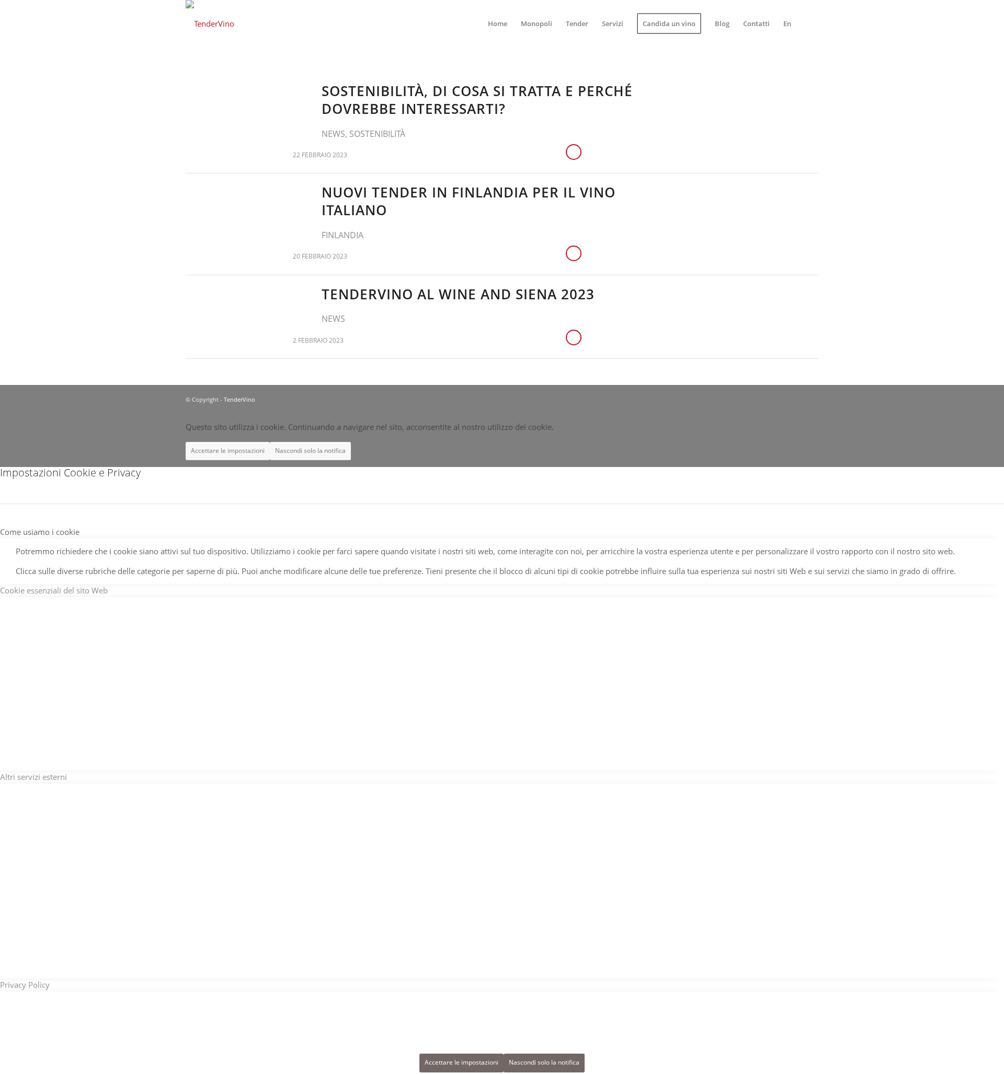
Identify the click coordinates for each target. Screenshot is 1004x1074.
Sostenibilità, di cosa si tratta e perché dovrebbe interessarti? (477, 99)
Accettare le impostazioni (228, 450)
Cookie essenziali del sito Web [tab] (54, 590)
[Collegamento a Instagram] (810, 398)
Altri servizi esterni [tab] (33, 777)
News (333, 133)
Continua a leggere (573, 152)
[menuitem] (497, 23)
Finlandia (342, 235)
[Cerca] (808, 23)
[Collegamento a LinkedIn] (795, 398)
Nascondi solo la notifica (310, 450)
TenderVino (239, 399)
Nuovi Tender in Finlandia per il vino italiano (468, 201)
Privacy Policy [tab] (25, 984)
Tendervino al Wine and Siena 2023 (458, 294)
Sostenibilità (377, 133)
